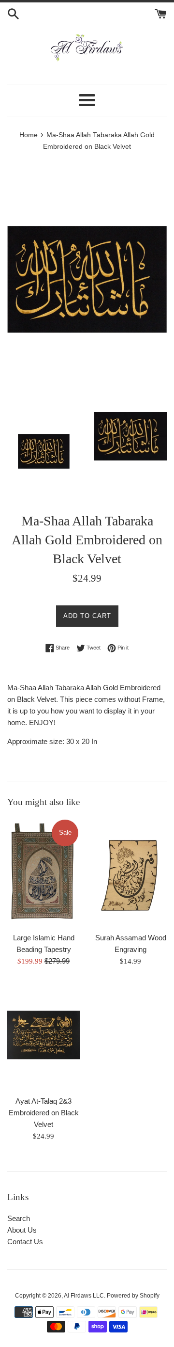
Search (18, 1218)
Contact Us (25, 1241)
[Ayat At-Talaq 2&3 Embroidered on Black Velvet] (43, 1036)
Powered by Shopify (133, 1295)
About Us (22, 1230)
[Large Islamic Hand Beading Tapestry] (43, 872)
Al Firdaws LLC (84, 1295)
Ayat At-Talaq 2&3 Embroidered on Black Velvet (44, 1112)
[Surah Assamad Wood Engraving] (130, 872)
